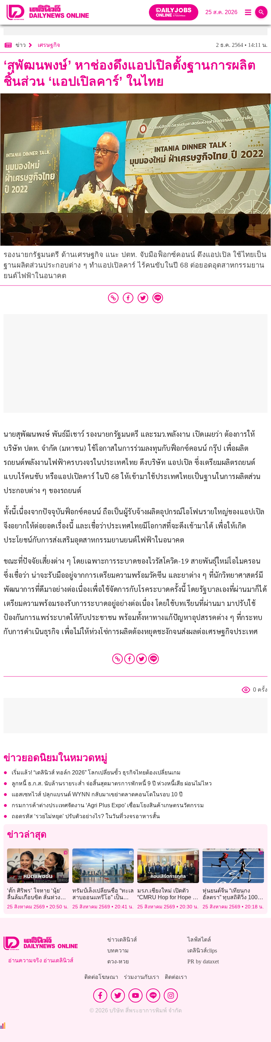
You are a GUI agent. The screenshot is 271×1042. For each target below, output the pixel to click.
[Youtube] (135, 995)
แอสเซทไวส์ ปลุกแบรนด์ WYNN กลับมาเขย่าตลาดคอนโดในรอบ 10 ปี (97, 794)
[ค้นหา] (261, 12)
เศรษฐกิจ (49, 45)
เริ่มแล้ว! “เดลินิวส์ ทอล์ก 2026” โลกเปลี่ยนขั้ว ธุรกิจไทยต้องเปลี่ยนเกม (96, 773)
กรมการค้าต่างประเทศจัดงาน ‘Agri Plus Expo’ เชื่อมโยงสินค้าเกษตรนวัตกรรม (108, 805)
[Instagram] (171, 995)
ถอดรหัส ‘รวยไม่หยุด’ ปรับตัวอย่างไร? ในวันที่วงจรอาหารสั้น (86, 816)
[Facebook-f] (100, 995)
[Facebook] (129, 659)
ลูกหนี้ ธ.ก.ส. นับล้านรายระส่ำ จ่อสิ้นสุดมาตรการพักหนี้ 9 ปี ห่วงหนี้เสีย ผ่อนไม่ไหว (112, 783)
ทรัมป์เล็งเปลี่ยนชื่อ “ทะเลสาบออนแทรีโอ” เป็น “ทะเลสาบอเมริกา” (103, 897)
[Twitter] (141, 659)
